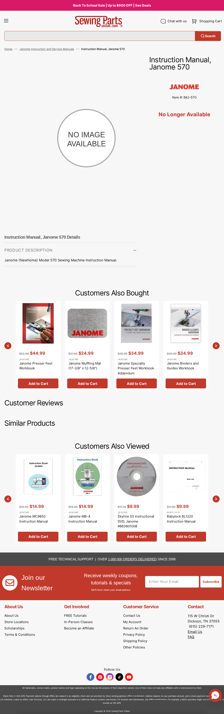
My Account (132, 622)
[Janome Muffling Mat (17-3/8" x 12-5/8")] (87, 346)
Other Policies (134, 647)
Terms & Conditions (19, 634)
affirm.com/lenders (135, 696)
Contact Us (131, 615)
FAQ (191, 637)
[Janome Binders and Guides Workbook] (185, 346)
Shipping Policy (135, 641)
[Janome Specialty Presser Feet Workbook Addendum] (136, 346)
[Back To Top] (217, 707)
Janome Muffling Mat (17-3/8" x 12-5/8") (84, 365)
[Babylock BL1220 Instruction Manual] (185, 499)
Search (210, 36)
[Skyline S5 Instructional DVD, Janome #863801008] (136, 499)
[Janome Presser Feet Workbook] (38, 346)
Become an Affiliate (79, 628)
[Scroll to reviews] (184, 76)
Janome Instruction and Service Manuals (46, 49)
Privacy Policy (134, 634)
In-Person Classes (78, 622)
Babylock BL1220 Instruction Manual (181, 518)
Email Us (195, 631)
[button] (6, 21)
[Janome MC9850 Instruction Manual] (38, 499)
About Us (11, 615)
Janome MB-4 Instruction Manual (82, 518)
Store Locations (16, 622)
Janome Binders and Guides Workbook (183, 365)
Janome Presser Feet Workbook (35, 365)
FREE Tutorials (75, 615)
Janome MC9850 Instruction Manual (33, 518)
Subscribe (211, 582)
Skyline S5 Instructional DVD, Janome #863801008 (136, 521)
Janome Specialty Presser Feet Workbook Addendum (136, 368)
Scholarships (14, 628)
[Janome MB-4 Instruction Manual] (87, 499)
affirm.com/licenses (158, 699)
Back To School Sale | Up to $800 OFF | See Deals (112, 5)
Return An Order (136, 628)
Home (8, 49)
